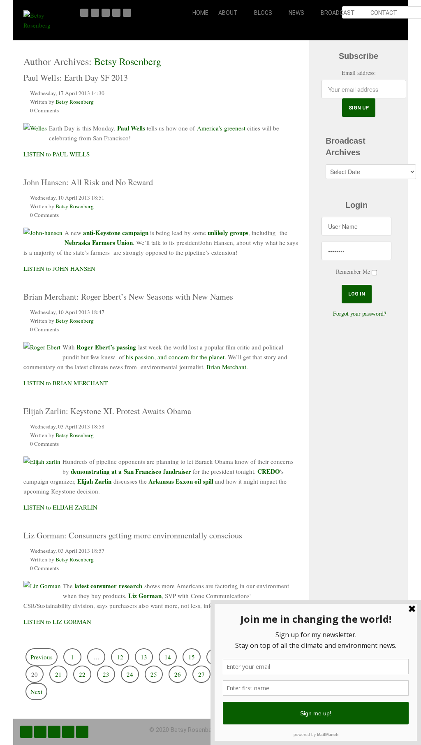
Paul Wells (131, 128)
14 (167, 657)
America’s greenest (221, 128)
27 (201, 674)
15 (191, 657)
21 (58, 674)
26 (177, 674)
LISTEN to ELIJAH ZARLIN (60, 507)
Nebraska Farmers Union (99, 242)
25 (153, 674)
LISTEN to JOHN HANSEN (59, 268)
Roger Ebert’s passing (106, 347)
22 (82, 674)
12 (120, 657)
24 (130, 674)
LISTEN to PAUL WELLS (56, 154)
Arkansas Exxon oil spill (180, 481)
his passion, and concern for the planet (175, 357)
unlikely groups (228, 232)
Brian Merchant (225, 367)
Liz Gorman (145, 595)
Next (36, 691)
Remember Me (353, 271)
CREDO (268, 471)
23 (106, 674)
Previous (41, 657)
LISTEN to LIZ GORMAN (57, 621)
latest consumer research (108, 585)
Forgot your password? (359, 313)
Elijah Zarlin (94, 481)
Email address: (359, 73)
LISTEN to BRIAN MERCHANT (65, 383)
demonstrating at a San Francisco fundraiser (131, 471)
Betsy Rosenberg (127, 61)
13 (144, 657)
